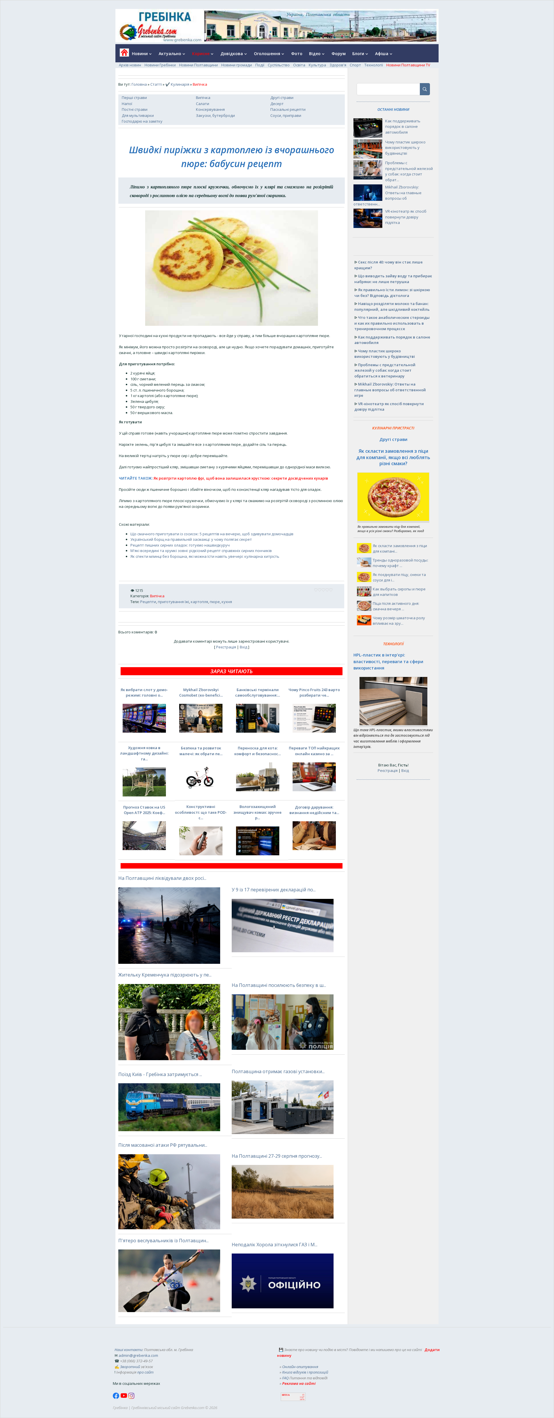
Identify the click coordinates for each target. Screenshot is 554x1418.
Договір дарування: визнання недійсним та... (314, 810)
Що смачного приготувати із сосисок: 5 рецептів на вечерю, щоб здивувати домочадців (211, 533)
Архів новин (130, 65)
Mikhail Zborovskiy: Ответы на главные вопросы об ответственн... (387, 195)
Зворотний (130, 1366)
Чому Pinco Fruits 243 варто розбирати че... (314, 692)
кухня (227, 601)
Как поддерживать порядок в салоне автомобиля (402, 126)
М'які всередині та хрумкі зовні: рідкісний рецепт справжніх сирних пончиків (201, 550)
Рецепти (148, 601)
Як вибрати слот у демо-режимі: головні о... (144, 692)
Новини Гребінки (160, 65)
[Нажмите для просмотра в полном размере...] (231, 324)
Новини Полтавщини (198, 65)
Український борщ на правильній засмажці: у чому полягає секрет (191, 539)
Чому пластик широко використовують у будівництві (405, 147)
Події (259, 65)
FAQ (285, 1377)
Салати (202, 103)
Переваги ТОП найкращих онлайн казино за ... (314, 750)
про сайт (145, 1372)
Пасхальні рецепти (288, 109)
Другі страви (281, 97)
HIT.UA (286, 1395)
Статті (156, 84)
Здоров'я (338, 65)
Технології (373, 65)
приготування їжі (173, 601)
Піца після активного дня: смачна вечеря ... (396, 606)
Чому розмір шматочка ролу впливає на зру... (399, 620)
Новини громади (236, 65)
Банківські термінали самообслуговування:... (257, 692)
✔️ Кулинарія (177, 84)
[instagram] (131, 1397)
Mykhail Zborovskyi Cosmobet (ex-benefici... (201, 692)
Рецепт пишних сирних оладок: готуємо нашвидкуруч (180, 545)
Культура (317, 65)
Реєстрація (226, 647)
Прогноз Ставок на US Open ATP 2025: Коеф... (144, 810)
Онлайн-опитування (300, 1366)
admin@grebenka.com (138, 1355)
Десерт (277, 103)
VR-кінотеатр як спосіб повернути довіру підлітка (405, 217)
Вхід (243, 647)
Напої (127, 103)
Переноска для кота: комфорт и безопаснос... (257, 750)
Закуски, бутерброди (215, 115)
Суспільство (279, 65)
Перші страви (134, 97)
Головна (139, 84)
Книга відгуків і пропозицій (305, 1372)
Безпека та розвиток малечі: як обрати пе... (200, 750)
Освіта (299, 65)
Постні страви (134, 109)
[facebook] (116, 1397)
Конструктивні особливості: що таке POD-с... (201, 812)
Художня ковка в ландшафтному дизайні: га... (144, 753)
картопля (199, 601)
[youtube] (124, 1397)
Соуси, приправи (285, 115)
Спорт (355, 65)
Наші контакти (128, 1349)
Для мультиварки (138, 115)
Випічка (203, 97)
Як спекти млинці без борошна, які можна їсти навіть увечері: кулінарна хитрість (204, 556)
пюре (215, 601)
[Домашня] (122, 54)
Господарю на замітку (142, 121)
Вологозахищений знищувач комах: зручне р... (257, 812)
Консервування (210, 109)
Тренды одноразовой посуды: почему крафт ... (400, 563)
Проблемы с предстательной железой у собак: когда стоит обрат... (409, 171)
